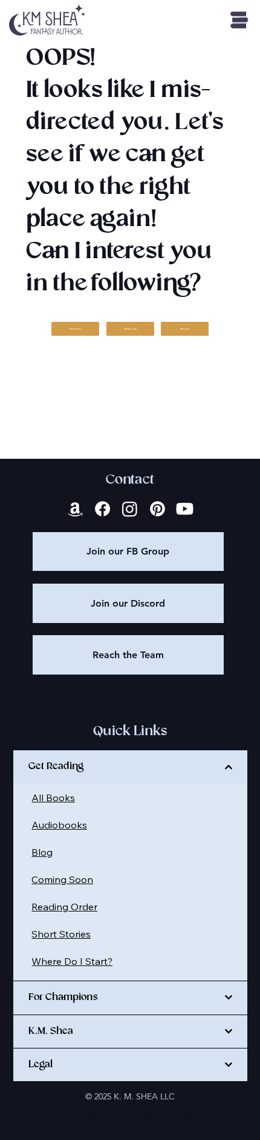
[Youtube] (185, 509)
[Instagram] (130, 509)
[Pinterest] (157, 509)
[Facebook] (102, 509)
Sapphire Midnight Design (156, 1116)
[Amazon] (75, 509)
